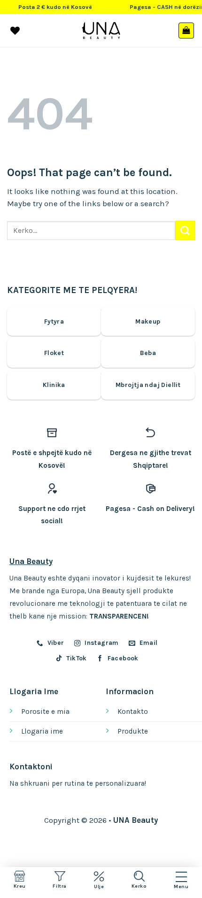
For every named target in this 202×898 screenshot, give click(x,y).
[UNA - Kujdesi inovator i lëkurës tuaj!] (101, 30)
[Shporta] (186, 31)
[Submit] (185, 230)
